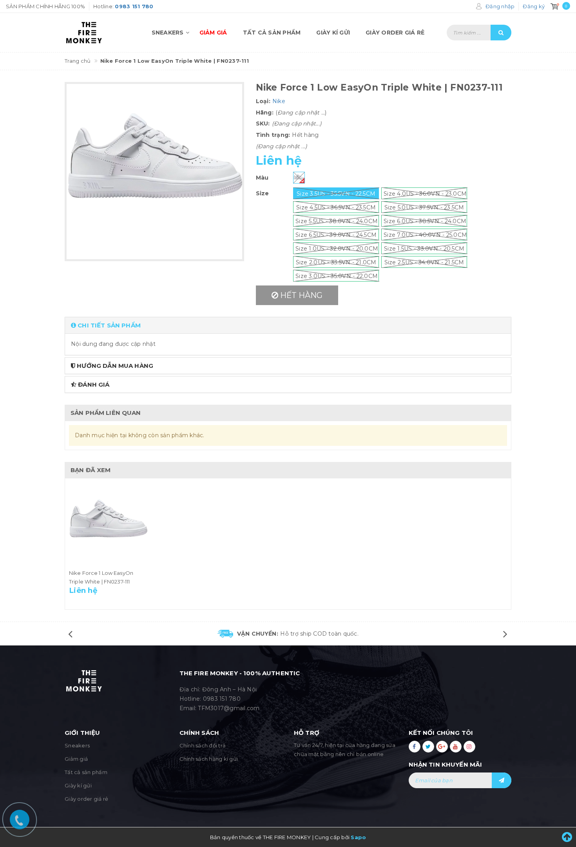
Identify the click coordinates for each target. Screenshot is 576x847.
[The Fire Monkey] (97, 32)
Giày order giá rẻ (395, 32)
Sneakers (168, 32)
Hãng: (265, 112)
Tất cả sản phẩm (272, 32)
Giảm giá (213, 32)
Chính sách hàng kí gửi (208, 759)
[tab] (288, 325)
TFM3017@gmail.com (228, 708)
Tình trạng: (273, 134)
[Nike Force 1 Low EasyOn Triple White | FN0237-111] (108, 525)
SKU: (263, 123)
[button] (288, 325)
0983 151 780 (222, 698)
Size (262, 193)
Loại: (263, 101)
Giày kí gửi (333, 32)
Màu (262, 177)
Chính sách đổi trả (202, 745)
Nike (278, 101)
